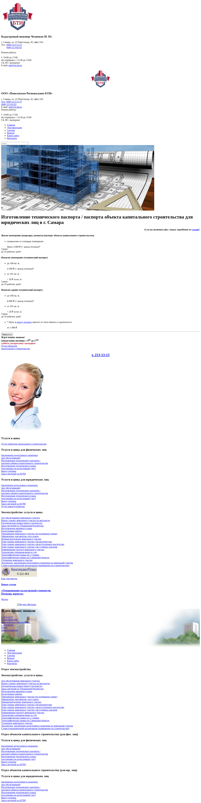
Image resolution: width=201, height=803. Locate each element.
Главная (11, 125)
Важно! (11, 133)
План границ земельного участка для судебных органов (29, 547)
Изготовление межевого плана (16, 528)
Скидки (11, 130)
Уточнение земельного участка (16, 560)
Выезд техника (8, 471)
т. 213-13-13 (100, 355)
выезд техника (24, 322)
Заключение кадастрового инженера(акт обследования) (19, 456)
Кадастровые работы (11, 531)
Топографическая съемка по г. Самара (20, 555)
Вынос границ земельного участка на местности (25, 520)
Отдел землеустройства (9, 628)
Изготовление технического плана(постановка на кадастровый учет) (18, 467)
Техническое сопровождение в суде (19, 552)
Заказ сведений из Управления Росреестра (22, 525)
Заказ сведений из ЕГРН (13, 474)
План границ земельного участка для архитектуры (26, 541)
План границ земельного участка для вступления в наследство (32, 544)
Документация (14, 127)
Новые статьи (8, 584)
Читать (4, 599)
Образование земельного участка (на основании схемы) (29, 533)
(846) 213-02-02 (14, 47)
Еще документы (9, 578)
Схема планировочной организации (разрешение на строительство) (35, 565)
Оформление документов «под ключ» (20, 536)
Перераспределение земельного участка (21, 539)
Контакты (12, 138)
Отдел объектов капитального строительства (15, 347)
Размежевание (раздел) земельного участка (22, 549)
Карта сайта (13, 135)
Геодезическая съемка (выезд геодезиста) (21, 523)
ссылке (195, 229)
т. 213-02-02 (7, 625)
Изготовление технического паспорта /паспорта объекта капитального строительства (24, 461)
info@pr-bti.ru (15, 65)
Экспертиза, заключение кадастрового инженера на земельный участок (37, 563)
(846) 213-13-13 (14, 45)
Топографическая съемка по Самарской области (25, 557)
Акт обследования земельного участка (20, 518)
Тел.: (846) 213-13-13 (11, 101)
